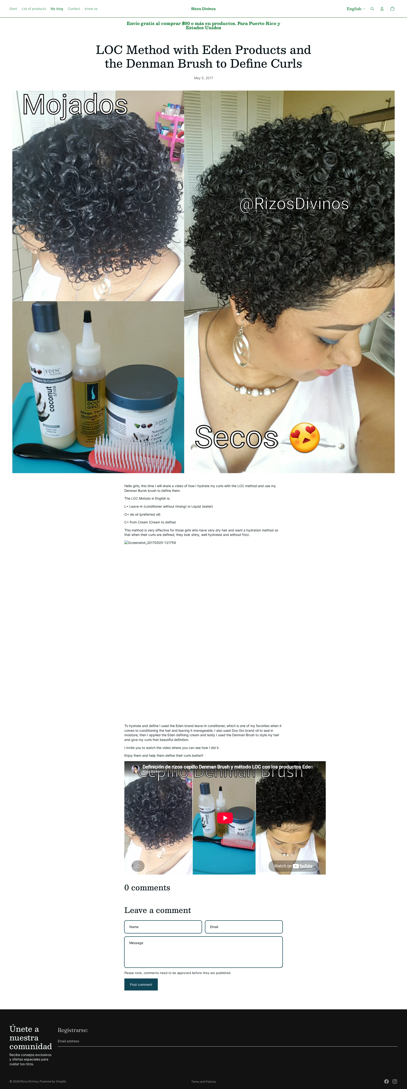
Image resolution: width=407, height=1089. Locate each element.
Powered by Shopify (53, 1081)
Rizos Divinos (29, 1081)
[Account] (382, 9)
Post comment (141, 984)
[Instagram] (395, 1081)
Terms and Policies (203, 1081)
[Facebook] (386, 1081)
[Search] (372, 9)
